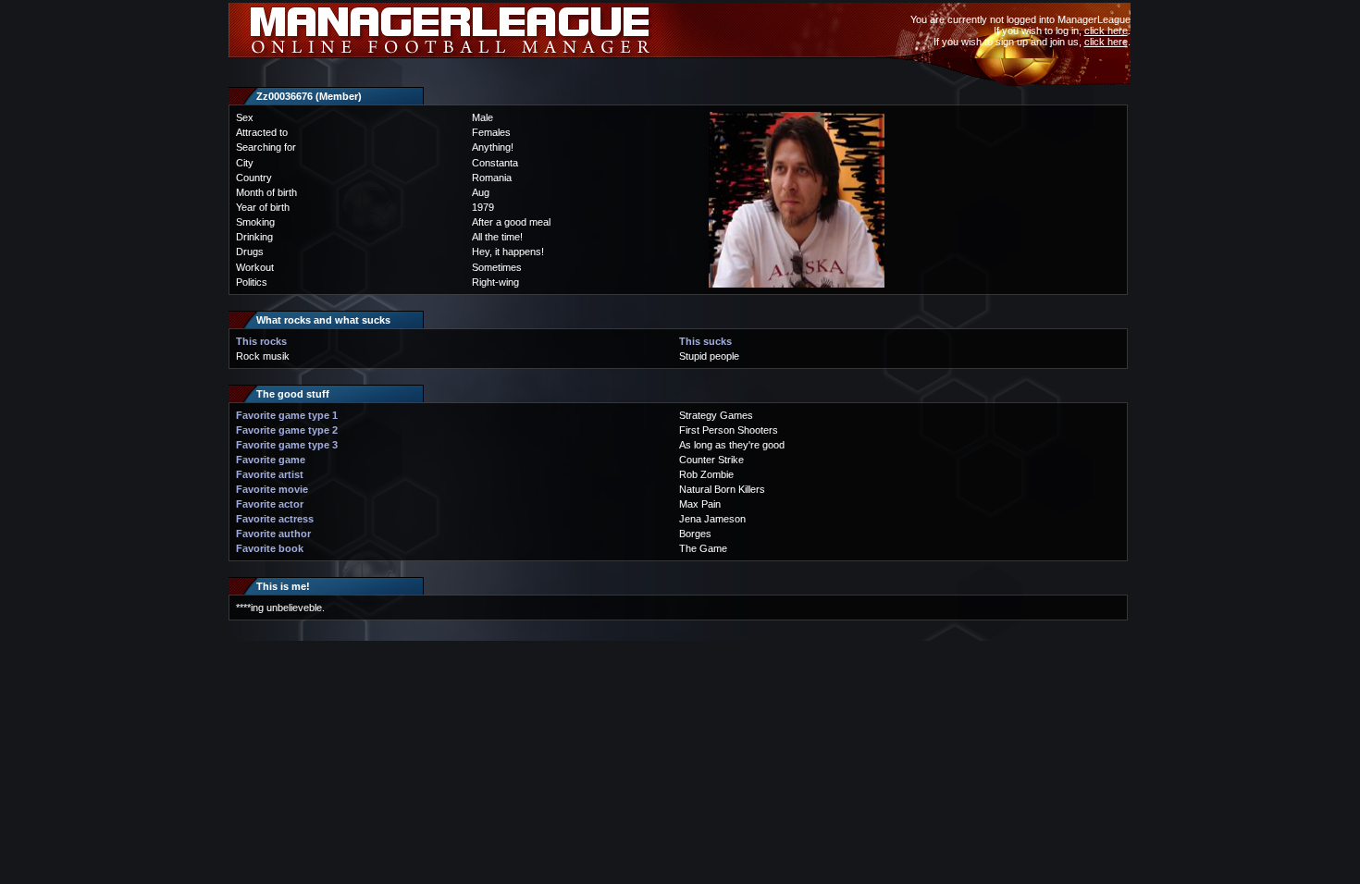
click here (1106, 30)
